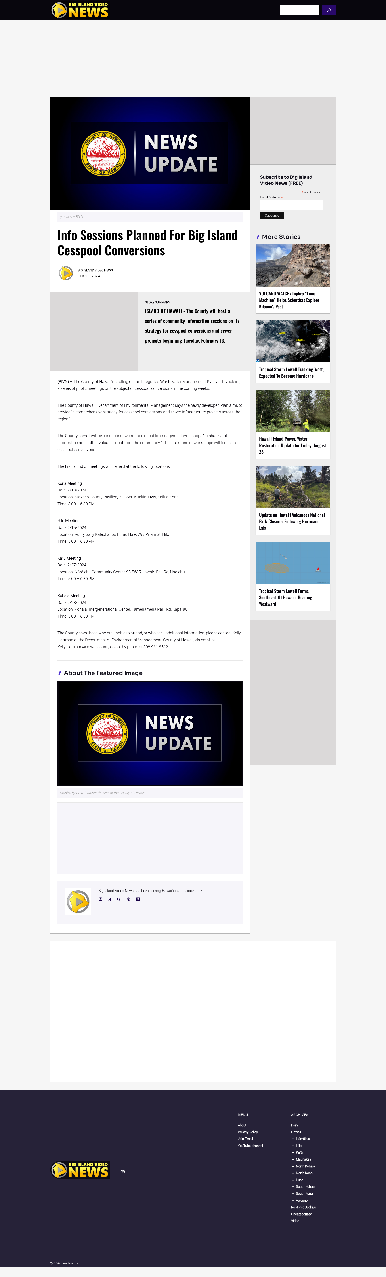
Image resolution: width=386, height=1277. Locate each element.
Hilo (299, 1146)
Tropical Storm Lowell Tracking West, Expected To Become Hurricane (291, 372)
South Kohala (305, 1187)
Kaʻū (299, 1152)
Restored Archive (303, 1207)
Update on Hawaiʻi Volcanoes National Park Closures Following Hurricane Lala (292, 521)
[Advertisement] (193, 58)
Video (295, 1221)
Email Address (271, 197)
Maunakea (303, 1159)
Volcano (302, 1201)
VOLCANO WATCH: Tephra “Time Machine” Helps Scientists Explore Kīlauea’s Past (289, 300)
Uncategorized (301, 1214)
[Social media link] (101, 899)
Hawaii (296, 1132)
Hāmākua (303, 1139)
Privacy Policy (248, 1132)
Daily (294, 1125)
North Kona (304, 1173)
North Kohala (305, 1166)
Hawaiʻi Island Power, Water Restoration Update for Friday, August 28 (292, 445)
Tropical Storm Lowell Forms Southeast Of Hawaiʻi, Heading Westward (285, 597)
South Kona (304, 1194)
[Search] (329, 10)
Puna (299, 1180)
